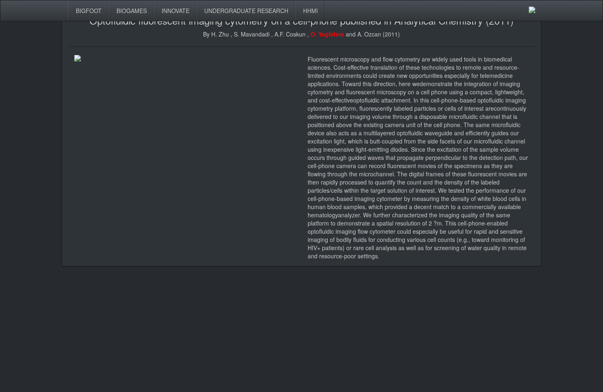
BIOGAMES (131, 11)
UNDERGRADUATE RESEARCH (245, 11)
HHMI (310, 11)
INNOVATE (175, 11)
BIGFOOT (88, 11)
